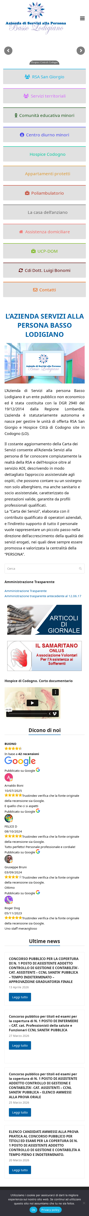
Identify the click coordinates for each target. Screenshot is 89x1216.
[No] (84, 1203)
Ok (33, 1209)
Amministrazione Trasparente (26, 591)
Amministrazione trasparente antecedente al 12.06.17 (43, 596)
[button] (82, 18)
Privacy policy (50, 1209)
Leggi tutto (20, 997)
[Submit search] (80, 568)
